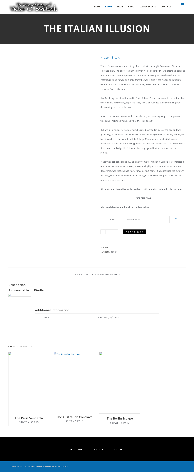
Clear (175, 218)
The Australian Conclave (74, 417)
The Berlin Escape (120, 418)
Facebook (76, 449)
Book (112, 219)
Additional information (106, 274)
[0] (179, 7)
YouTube (118, 449)
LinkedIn (98, 449)
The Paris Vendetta (29, 418)
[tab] (80, 274)
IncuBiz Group (61, 467)
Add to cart (134, 232)
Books (114, 252)
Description (81, 274)
